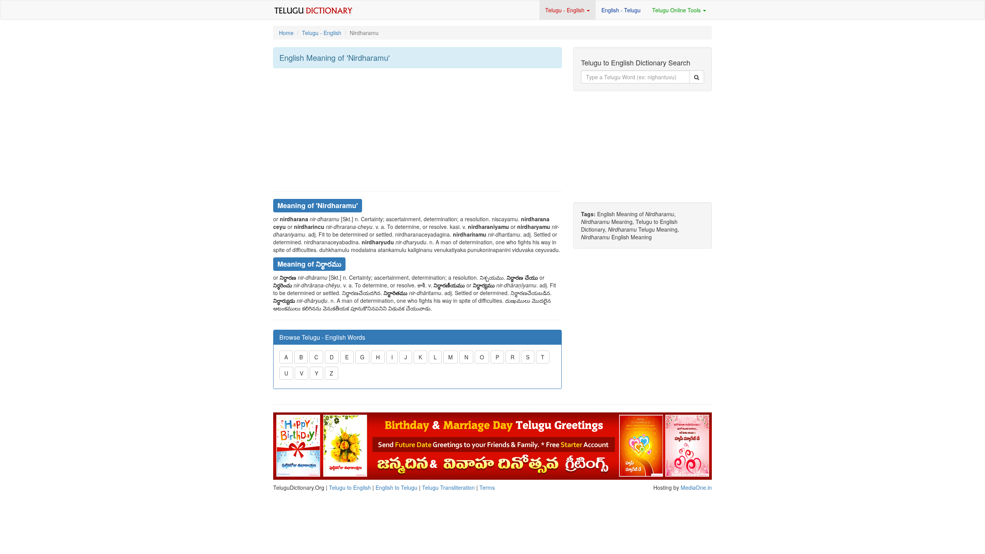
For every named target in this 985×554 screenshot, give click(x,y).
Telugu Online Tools (677, 10)
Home (286, 33)
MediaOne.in (696, 487)
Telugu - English (565, 10)
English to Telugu (396, 487)
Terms (487, 487)
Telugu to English (350, 487)
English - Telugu (621, 10)
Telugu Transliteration (448, 487)
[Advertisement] (417, 130)
